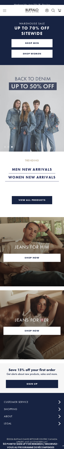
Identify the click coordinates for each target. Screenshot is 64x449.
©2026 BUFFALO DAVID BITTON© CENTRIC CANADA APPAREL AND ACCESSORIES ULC (32, 440)
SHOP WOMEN (32, 53)
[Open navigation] (4, 10)
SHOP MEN (32, 43)
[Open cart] (59, 10)
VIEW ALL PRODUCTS (32, 200)
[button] (32, 445)
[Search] (53, 10)
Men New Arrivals (32, 169)
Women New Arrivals (32, 177)
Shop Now (46, 2)
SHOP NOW (32, 257)
